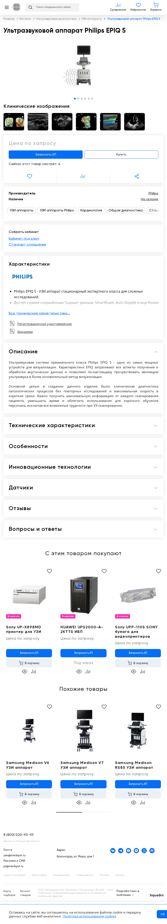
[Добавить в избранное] (49, 571)
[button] (75, 98)
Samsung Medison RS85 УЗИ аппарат (134, 765)
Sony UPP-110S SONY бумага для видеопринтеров (136, 632)
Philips (153, 193)
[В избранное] (30, 176)
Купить (121, 154)
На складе (149, 199)
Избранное (138, 7)
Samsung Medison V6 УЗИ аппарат (27, 765)
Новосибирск (85, 875)
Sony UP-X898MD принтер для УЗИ (23, 629)
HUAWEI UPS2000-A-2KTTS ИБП (81, 629)
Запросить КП (45, 154)
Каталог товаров (25, 893)
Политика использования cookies (89, 916)
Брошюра (25, 331)
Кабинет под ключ (24, 239)
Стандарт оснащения (27, 244)
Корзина (156, 7)
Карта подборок (9, 893)
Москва (104, 875)
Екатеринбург (61, 875)
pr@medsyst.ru (13, 866)
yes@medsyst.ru (14, 855)
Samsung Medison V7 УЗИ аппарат (82, 765)
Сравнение (118, 7)
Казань (120, 875)
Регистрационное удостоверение (44, 324)
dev (157, 895)
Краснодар (39, 875)
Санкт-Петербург (14, 875)
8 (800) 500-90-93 (18, 835)
